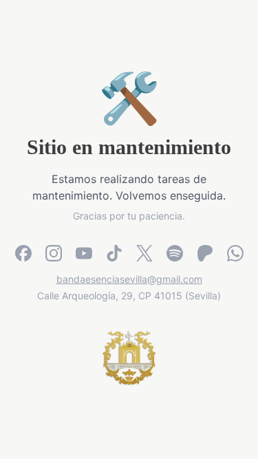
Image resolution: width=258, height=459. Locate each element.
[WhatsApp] (235, 253)
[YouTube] (84, 253)
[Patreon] (205, 253)
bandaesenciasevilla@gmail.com (129, 279)
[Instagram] (53, 253)
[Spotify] (174, 253)
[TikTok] (114, 253)
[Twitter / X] (144, 253)
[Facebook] (23, 253)
